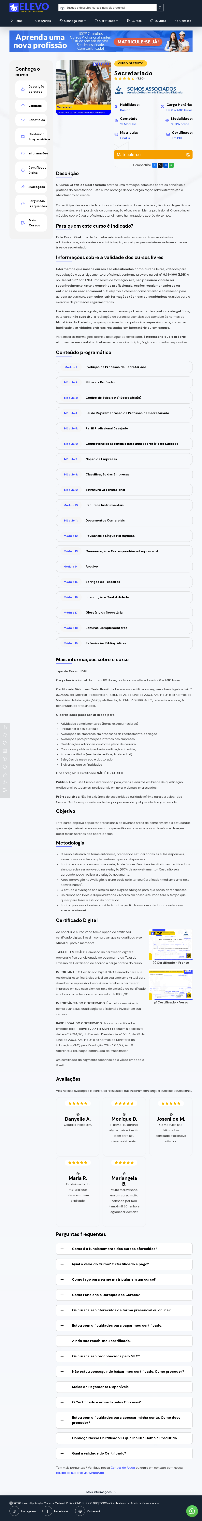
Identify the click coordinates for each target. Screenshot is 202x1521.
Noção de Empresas (90, 459)
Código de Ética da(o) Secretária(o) (102, 398)
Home (18, 21)
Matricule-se (129, 154)
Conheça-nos (73, 21)
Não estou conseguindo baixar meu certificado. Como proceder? (128, 1371)
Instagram (28, 1511)
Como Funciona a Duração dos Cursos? (106, 1294)
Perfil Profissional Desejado (96, 428)
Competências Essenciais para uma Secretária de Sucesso (121, 444)
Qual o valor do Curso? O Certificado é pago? (110, 1264)
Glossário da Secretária (93, 612)
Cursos (136, 21)
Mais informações (99, 1492)
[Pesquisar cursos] (160, 7)
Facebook (61, 1511)
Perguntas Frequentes (37, 203)
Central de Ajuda (123, 1468)
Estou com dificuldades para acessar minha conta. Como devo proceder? (126, 1420)
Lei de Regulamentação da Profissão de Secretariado (116, 413)
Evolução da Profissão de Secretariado (105, 367)
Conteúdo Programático (37, 136)
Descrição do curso (36, 89)
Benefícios (36, 120)
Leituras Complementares (96, 628)
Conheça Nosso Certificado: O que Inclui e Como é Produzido (124, 1438)
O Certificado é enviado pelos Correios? (106, 1402)
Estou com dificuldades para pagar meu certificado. (117, 1325)
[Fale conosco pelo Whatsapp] (192, 1511)
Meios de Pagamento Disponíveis (100, 1386)
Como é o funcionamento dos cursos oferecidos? (114, 1248)
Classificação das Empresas (96, 474)
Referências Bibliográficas (95, 643)
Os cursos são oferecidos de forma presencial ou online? (121, 1310)
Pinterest (93, 1511)
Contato (185, 21)
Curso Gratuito (130, 63)
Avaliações (36, 187)
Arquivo (81, 566)
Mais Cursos (34, 222)
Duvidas (160, 21)
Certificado (106, 21)
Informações (37, 153)
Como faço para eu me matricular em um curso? (114, 1279)
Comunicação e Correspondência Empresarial (111, 551)
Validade (35, 106)
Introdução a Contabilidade (96, 597)
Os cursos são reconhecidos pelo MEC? (106, 1356)
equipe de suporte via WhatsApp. (80, 1473)
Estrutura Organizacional (94, 490)
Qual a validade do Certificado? (99, 1453)
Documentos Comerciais (94, 520)
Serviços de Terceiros (92, 582)
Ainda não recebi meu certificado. (101, 1340)
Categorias (43, 21)
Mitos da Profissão (89, 382)
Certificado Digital (37, 170)
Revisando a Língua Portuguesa (99, 536)
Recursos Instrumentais (94, 505)
